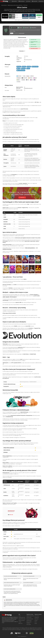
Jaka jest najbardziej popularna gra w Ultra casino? (11, 582)
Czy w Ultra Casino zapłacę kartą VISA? (28, 576)
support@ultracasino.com (28, 88)
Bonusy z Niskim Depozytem (29, 622)
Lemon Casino (37, 615)
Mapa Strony (20, 623)
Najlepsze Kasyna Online (30, 615)
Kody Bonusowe (29, 620)
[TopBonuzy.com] (4, 1)
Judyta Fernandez (21, 33)
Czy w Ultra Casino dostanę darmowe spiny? (10, 576)
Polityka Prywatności (22, 620)
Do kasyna (39, 15)
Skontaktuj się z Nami (22, 617)
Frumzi (36, 621)
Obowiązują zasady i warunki (25, 20)
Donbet (36, 623)
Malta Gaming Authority (30, 247)
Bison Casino (36, 618)
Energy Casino (37, 617)
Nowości (20, 621)
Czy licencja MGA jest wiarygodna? (28, 582)
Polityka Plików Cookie (22, 618)
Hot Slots (36, 620)
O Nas (19, 615)
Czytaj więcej (21, 51)
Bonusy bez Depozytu (30, 618)
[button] (13, 28)
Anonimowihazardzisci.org (13, 19)
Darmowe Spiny (29, 617)
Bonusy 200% (29, 624)
